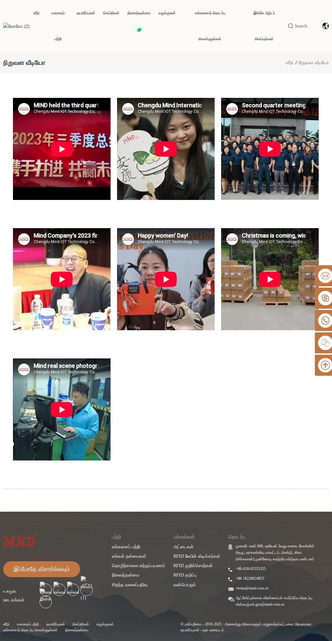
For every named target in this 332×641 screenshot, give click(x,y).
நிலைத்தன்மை (139, 13)
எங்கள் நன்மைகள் (129, 556)
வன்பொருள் (184, 584)
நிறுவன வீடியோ (314, 62)
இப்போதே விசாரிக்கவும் (42, 569)
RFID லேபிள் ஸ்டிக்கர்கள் (196, 556)
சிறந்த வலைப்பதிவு (130, 584)
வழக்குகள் (167, 13)
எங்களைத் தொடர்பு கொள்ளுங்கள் (210, 26)
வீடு (36, 13)
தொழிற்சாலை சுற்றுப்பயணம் (138, 565)
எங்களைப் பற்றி (126, 546)
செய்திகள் (111, 13)
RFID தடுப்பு (184, 575)
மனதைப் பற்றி (58, 26)
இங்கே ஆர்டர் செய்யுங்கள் (264, 26)
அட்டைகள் (183, 546)
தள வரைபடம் (213, 630)
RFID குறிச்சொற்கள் (193, 565)
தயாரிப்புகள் (86, 13)
